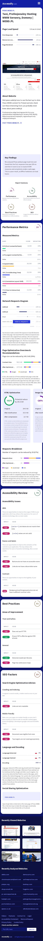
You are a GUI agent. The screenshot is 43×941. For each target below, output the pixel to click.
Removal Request (27, 919)
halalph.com (6, 899)
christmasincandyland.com (11, 879)
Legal (29, 916)
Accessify (9, 3)
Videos (4, 916)
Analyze (31, 929)
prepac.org (5, 884)
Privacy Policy (6, 922)
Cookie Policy (18, 922)
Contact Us (21, 916)
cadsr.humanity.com (30, 894)
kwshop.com (27, 884)
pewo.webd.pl (8, 10)
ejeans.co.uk (6, 909)
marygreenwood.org (30, 904)
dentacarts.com (28, 874)
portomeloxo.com (8, 904)
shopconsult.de (7, 889)
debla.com (5, 874)
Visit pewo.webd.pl (10, 123)
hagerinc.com (28, 889)
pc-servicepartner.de (9, 894)
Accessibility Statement (10, 919)
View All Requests (21, 322)
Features (12, 916)
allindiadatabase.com (30, 909)
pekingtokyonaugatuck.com (33, 899)
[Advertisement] (21, 55)
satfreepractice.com (30, 879)
